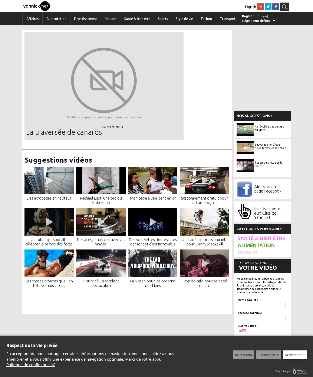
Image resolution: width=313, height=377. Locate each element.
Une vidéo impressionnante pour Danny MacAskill (205, 241)
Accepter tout (294, 355)
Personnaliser (268, 355)
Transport (227, 19)
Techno (206, 19)
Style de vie (184, 19)
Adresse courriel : (250, 312)
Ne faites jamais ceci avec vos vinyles (101, 241)
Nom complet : (248, 299)
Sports (163, 19)
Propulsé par (283, 371)
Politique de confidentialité (30, 364)
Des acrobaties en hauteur (49, 198)
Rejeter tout (243, 355)
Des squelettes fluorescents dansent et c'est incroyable (153, 241)
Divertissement (85, 19)
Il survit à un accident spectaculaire (101, 283)
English (250, 7)
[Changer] (262, 16)
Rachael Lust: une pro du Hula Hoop (101, 200)
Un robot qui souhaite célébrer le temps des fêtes (49, 241)
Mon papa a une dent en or (153, 198)
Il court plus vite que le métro (268, 164)
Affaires (32, 19)
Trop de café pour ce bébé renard (204, 283)
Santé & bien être (137, 19)
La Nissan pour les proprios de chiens (153, 283)
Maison (110, 19)
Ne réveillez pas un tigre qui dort (269, 128)
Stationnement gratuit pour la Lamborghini (204, 200)
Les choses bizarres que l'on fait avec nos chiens (49, 283)
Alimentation (56, 19)
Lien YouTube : (247, 325)
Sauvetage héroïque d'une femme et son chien (270, 146)
